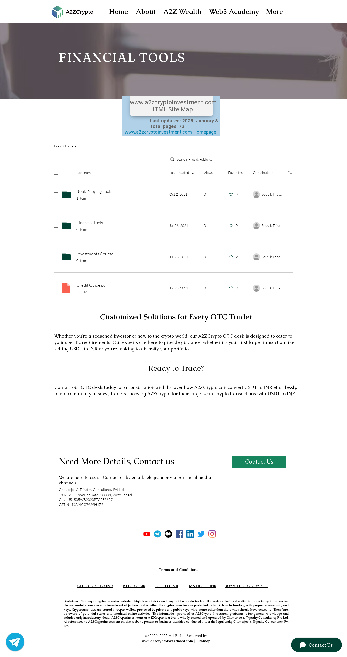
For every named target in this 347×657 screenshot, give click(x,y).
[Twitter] (201, 534)
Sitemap (203, 641)
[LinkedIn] (190, 534)
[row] (173, 172)
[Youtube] (146, 534)
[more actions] (290, 194)
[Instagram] (212, 534)
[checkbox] (56, 173)
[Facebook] (179, 534)
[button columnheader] (290, 173)
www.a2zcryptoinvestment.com (167, 641)
